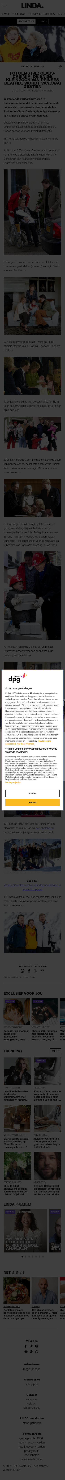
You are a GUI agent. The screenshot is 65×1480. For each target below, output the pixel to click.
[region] (32, 740)
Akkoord (33, 802)
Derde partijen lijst (13, 782)
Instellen (32, 793)
